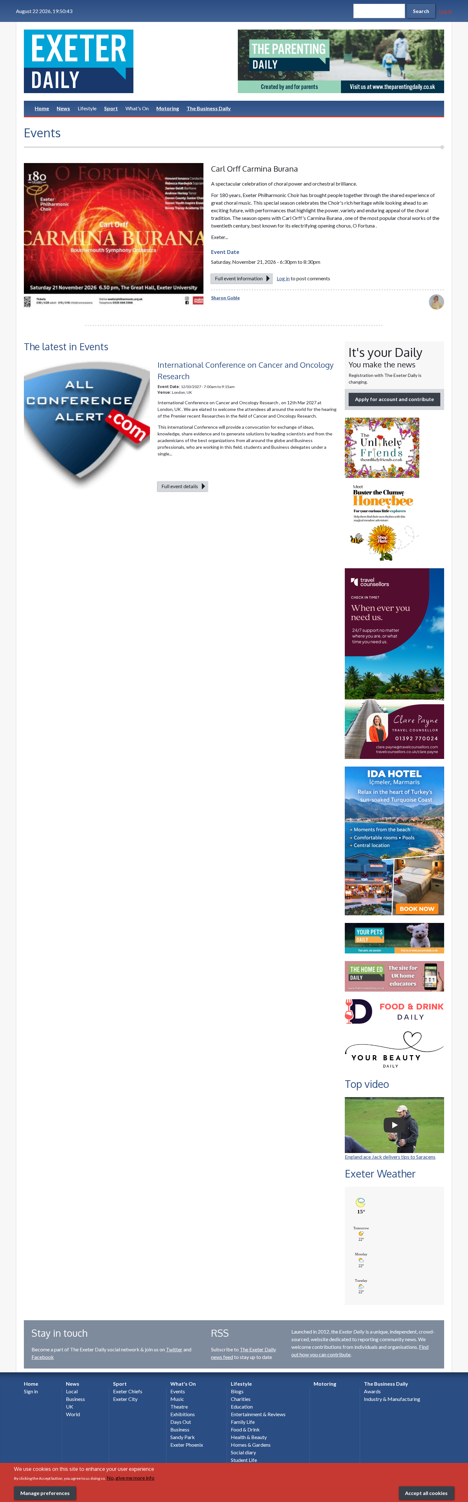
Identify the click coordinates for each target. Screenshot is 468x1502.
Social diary (243, 1452)
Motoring (167, 108)
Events (177, 1391)
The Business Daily (209, 108)
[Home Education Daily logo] (394, 976)
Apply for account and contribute (394, 399)
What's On (137, 108)
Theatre (179, 1406)
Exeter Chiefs (127, 1391)
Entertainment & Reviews (258, 1414)
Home (42, 108)
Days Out (180, 1422)
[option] (341, 61)
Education (242, 1406)
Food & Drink (245, 1429)
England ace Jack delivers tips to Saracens (390, 1157)
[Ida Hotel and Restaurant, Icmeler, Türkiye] (394, 841)
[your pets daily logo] (394, 938)
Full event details (179, 486)
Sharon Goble (225, 297)
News (63, 108)
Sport (111, 108)
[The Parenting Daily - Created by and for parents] (341, 61)
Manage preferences (45, 1493)
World (73, 1414)
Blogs (237, 1391)
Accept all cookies (426, 1493)
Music (177, 1399)
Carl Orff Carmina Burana (254, 169)
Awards (372, 1391)
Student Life (244, 1460)
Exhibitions (182, 1414)
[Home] (127, 61)
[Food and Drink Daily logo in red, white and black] (394, 1011)
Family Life (243, 1422)
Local (72, 1391)
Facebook (43, 1357)
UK (69, 1406)
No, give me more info (130, 1478)
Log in (445, 11)
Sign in (31, 1391)
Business (75, 1399)
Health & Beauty (249, 1437)
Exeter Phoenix (186, 1445)
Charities (241, 1399)
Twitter (174, 1349)
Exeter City (125, 1399)
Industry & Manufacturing (392, 1399)
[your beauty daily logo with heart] (394, 1051)
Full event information (239, 278)
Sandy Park (182, 1437)
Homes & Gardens (251, 1445)
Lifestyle (87, 108)
